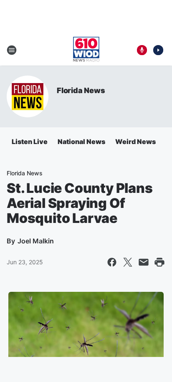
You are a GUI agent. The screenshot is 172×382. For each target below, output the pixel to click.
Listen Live (30, 141)
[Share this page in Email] (143, 262)
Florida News (81, 90)
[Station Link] (86, 50)
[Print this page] (159, 262)
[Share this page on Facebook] (112, 262)
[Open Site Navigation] (12, 50)
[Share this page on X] (128, 262)
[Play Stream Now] (158, 50)
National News (81, 141)
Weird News (135, 141)
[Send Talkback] (142, 50)
